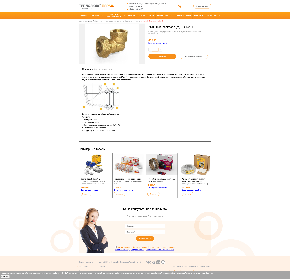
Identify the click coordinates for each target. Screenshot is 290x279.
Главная (81, 21)
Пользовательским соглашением (160, 250)
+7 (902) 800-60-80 (136, 9)
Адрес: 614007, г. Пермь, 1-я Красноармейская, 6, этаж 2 (120, 262)
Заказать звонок (145, 239)
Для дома (88, 21)
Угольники (136, 21)
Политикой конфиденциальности (129, 250)
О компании (83, 266)
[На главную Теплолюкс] (96, 6)
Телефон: (102, 266)
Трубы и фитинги (98, 21)
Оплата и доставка (86, 262)
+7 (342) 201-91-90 (136, 6)
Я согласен (5, 276)
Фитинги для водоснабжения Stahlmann (118, 21)
